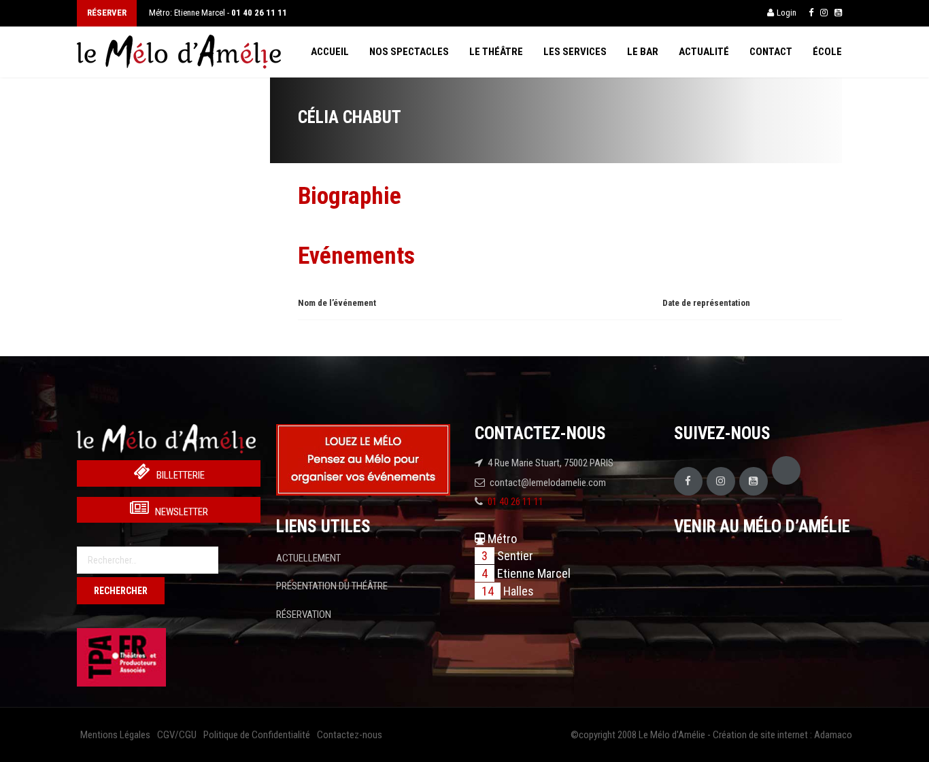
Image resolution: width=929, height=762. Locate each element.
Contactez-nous (349, 735)
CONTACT (770, 52)
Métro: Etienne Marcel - (218, 12)
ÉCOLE (827, 52)
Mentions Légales (115, 735)
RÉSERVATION (303, 614)
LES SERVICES (575, 52)
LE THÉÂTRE (496, 52)
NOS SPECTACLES (409, 52)
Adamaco (833, 735)
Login (786, 12)
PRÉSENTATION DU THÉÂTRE (332, 586)
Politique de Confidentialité (256, 735)
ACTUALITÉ (704, 52)
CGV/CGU (177, 735)
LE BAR (642, 52)
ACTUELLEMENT (308, 558)
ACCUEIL (330, 52)
